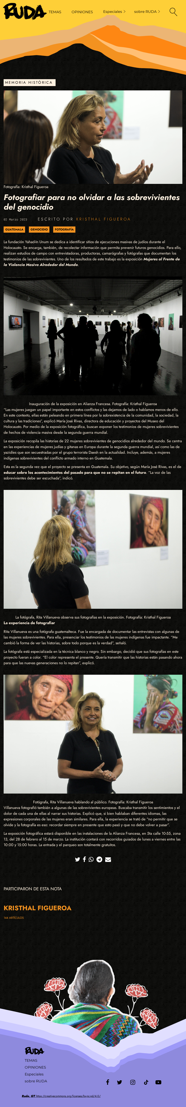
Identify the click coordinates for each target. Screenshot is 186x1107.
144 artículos (14, 918)
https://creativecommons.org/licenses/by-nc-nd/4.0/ (61, 1096)
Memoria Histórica (29, 82)
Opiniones (35, 1067)
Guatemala (14, 229)
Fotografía (64, 229)
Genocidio (39, 229)
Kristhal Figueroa (103, 219)
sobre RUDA (145, 11)
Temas (31, 1060)
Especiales (112, 11)
